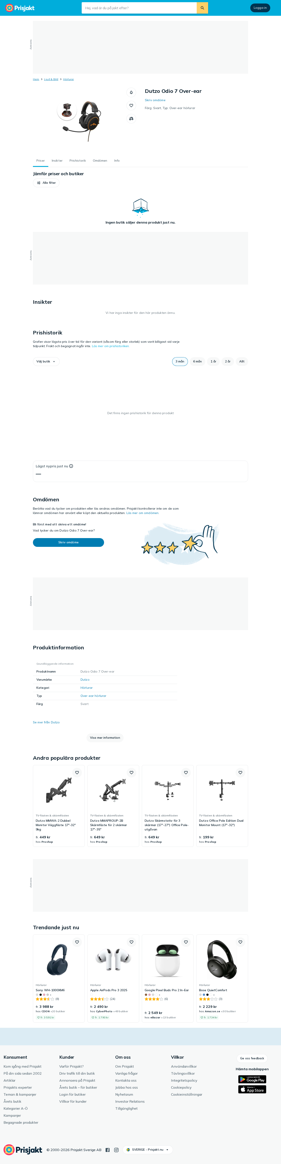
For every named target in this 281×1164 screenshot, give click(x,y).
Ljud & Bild (51, 79)
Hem (36, 79)
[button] (131, 92)
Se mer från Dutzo (46, 722)
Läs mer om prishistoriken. (111, 346)
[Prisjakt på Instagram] (116, 1149)
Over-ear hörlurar (93, 696)
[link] (59, 806)
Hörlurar (68, 79)
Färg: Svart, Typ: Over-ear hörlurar (170, 108)
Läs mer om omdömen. (142, 513)
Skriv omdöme (155, 100)
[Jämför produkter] (131, 119)
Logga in (260, 8)
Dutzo (85, 680)
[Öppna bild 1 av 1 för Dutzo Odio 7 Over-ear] (79, 120)
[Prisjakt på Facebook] (107, 1149)
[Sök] (202, 8)
